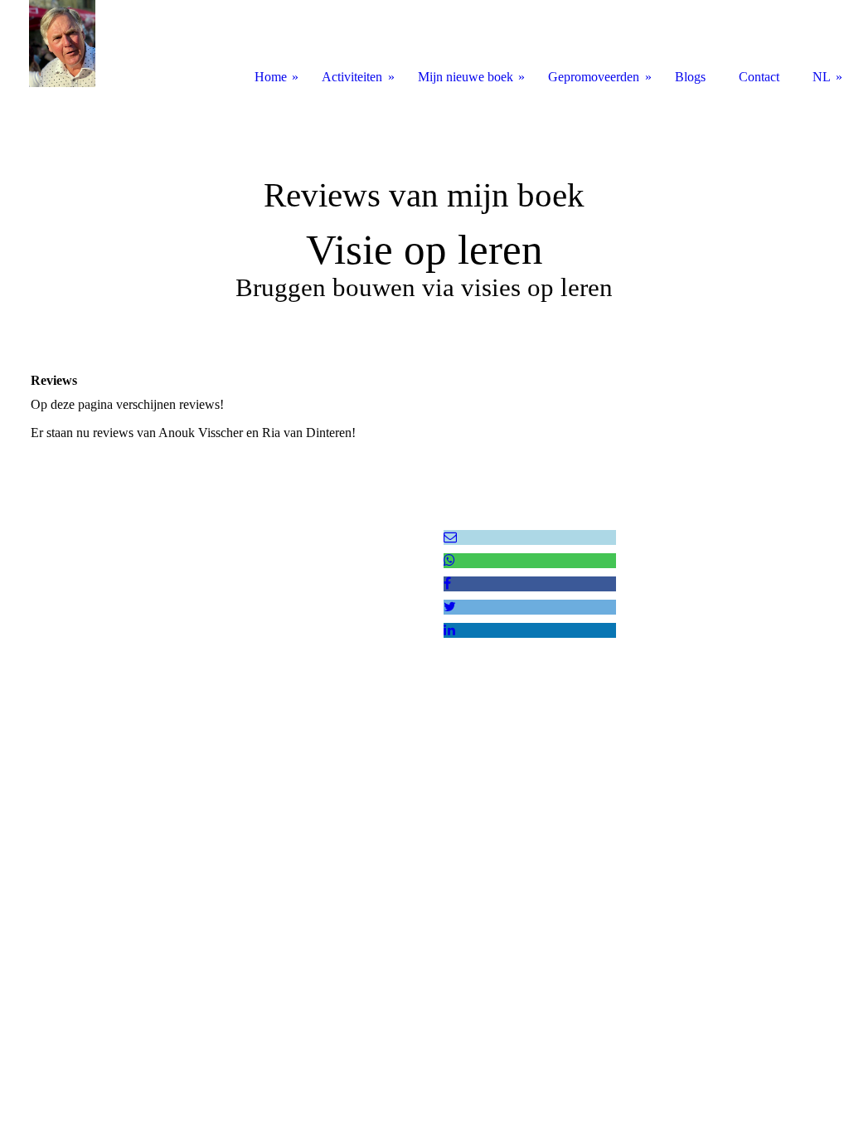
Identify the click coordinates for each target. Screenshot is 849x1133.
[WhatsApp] (449, 560)
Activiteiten (352, 77)
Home (271, 77)
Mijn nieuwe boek (465, 77)
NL (822, 77)
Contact (759, 77)
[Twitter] (450, 607)
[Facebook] (447, 583)
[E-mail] (450, 537)
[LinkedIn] (449, 630)
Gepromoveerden (593, 77)
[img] (424, 211)
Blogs (690, 77)
